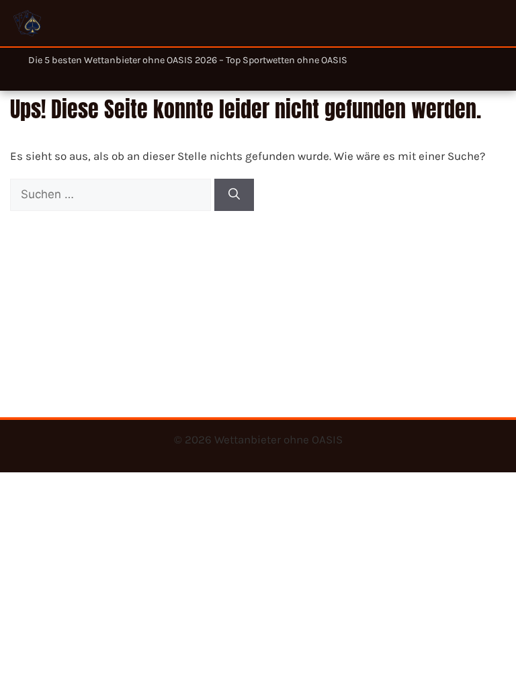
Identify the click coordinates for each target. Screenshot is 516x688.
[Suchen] (234, 195)
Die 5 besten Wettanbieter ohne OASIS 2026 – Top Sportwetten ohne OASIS (187, 60)
